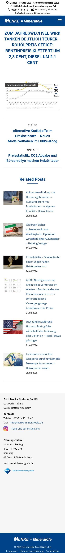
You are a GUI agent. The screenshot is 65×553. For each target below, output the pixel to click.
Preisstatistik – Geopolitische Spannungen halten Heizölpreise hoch (43, 261)
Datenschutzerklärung (32, 550)
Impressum (12, 550)
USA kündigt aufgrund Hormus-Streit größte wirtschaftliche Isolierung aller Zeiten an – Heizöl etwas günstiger (43, 331)
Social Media (52, 550)
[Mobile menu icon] (60, 21)
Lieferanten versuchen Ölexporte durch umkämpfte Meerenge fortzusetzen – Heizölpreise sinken (43, 361)
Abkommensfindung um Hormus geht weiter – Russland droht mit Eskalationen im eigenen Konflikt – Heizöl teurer (40, 202)
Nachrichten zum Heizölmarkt (21, 85)
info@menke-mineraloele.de (26, 422)
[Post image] (13, 198)
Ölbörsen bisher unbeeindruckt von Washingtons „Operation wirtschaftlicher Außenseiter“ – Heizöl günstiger (43, 234)
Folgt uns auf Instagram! (25, 428)
